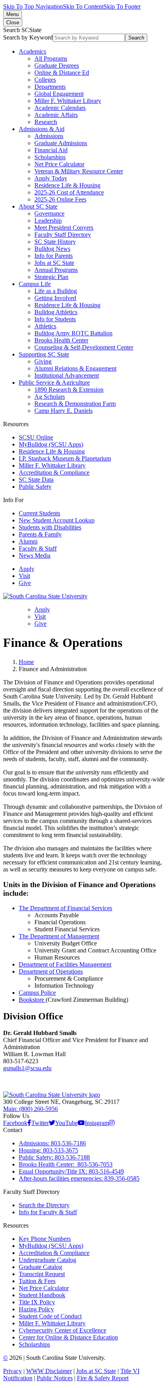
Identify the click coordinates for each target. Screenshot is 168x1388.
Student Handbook (42, 1295)
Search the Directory (44, 1205)
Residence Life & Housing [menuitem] (67, 185)
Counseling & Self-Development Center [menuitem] (83, 347)
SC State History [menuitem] (55, 241)
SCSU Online (36, 437)
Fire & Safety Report (103, 1378)
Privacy (12, 1371)
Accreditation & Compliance (54, 472)
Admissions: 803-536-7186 (52, 1143)
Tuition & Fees (37, 1281)
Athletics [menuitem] (45, 326)
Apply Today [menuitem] (50, 178)
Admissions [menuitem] (48, 136)
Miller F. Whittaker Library (52, 465)
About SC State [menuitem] (38, 206)
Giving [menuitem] (43, 361)
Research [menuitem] (45, 122)
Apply (26, 568)
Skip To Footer (122, 6)
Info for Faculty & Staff (48, 1212)
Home (26, 662)
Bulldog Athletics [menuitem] (55, 312)
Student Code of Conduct (50, 1316)
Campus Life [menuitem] (35, 284)
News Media (34, 555)
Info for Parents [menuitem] (53, 255)
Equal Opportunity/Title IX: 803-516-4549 (71, 1171)
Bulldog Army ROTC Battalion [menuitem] (73, 333)
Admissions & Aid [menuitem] (41, 129)
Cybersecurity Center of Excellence (62, 1330)
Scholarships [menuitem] (50, 157)
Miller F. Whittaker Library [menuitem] (67, 100)
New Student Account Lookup (57, 520)
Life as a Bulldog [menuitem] (55, 291)
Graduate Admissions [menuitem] (60, 143)
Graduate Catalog (40, 1267)
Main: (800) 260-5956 (30, 1108)
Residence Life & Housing (52, 451)
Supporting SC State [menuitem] (44, 354)
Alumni (28, 541)
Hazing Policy (36, 1309)
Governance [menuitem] (49, 213)
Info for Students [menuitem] (55, 319)
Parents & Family (40, 534)
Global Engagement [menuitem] (59, 93)
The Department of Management (59, 936)
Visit (24, 575)
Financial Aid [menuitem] (51, 150)
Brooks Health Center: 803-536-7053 (66, 1164)
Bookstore (32, 999)
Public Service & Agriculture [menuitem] (54, 382)
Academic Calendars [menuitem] (60, 107)
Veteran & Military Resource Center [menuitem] (78, 171)
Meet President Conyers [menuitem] (63, 227)
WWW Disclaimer (49, 1371)
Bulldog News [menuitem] (52, 248)
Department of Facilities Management (65, 964)
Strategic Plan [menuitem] (51, 277)
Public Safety (35, 486)
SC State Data (36, 479)
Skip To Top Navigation (33, 6)
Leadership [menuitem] (48, 220)
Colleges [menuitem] (45, 79)
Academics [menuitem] (32, 51)
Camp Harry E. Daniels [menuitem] (63, 410)
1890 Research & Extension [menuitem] (69, 389)
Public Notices (55, 1378)
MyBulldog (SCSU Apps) (51, 444)
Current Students (39, 513)
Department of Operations (51, 971)
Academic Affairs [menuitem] (56, 115)
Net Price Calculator (44, 1288)
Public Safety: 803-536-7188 (54, 1157)
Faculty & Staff (38, 548)
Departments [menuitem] (50, 86)
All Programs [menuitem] (50, 58)
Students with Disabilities (50, 527)
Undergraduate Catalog (47, 1260)
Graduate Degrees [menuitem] (56, 65)
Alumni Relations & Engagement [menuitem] (75, 368)
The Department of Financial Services (65, 908)
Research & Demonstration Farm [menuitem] (75, 403)
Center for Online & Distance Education (68, 1337)
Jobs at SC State (96, 1371)
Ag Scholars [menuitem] (49, 396)
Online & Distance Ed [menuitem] (61, 72)
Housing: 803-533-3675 (48, 1150)
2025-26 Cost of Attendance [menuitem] (69, 192)
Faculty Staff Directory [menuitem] (62, 234)
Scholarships (34, 1344)
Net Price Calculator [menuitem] (59, 164)
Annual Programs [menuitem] (56, 269)
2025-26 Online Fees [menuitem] (60, 199)
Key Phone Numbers (45, 1238)
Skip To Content (83, 6)
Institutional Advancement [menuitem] (66, 375)
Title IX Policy (37, 1302)
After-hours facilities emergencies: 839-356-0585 (79, 1178)
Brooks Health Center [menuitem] (61, 340)
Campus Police (37, 992)
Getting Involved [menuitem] (55, 298)
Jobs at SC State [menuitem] (54, 262)
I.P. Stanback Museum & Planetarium (65, 458)
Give (25, 583)
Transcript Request (42, 1274)
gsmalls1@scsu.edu (27, 1068)
